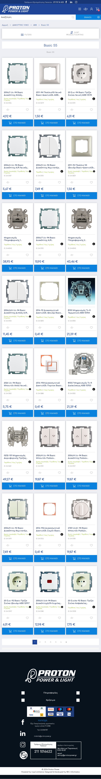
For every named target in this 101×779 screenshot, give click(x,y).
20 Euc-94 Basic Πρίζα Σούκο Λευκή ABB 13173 (80, 93)
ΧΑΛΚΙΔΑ (42, 720)
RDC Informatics (73, 772)
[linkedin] (71, 2)
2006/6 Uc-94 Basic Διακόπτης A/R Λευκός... (16, 166)
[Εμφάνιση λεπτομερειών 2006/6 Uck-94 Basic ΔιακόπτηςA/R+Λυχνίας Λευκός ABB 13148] (49, 581)
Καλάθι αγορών (97, 9)
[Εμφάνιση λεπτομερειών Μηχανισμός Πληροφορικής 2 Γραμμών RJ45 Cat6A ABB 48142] (81, 218)
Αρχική (5, 25)
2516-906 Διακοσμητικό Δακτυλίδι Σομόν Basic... (48, 529)
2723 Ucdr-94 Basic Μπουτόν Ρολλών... (78, 529)
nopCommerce (38, 772)
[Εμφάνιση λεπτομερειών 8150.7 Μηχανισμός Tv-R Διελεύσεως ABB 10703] (81, 363)
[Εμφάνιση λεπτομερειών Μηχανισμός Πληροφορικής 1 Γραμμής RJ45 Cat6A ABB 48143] (17, 218)
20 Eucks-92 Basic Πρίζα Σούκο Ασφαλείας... (80, 602)
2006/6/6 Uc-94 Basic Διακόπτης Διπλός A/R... (16, 311)
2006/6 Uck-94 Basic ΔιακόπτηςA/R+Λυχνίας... (48, 602)
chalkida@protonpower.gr (42, 736)
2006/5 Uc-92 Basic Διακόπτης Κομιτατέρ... (16, 529)
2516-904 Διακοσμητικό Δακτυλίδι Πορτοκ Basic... (49, 384)
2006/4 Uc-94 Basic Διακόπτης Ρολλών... (78, 456)
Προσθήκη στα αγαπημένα (27, 110)
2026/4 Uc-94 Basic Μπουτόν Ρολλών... (45, 456)
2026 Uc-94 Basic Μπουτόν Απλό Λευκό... (16, 384)
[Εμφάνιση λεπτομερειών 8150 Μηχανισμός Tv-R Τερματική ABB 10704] (81, 291)
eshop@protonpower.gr (67, 755)
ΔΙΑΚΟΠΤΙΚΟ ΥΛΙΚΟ (20, 25)
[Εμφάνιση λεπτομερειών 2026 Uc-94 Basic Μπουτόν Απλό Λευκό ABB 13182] (17, 363)
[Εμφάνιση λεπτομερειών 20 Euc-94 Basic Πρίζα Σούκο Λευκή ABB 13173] (81, 73)
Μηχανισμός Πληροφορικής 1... (13, 239)
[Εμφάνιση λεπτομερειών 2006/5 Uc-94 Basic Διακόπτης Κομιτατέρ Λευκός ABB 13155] (49, 146)
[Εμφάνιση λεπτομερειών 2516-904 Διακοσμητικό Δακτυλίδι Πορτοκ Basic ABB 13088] (49, 363)
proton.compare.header (86, 9)
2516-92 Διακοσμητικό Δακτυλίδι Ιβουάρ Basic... (49, 311)
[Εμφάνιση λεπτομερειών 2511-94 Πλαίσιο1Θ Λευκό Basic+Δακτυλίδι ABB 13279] (49, 73)
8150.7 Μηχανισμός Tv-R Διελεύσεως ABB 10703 (80, 384)
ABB (35, 25)
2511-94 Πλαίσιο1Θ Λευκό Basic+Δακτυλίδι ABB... (48, 93)
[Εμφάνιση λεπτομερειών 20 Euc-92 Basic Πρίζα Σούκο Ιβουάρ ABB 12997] (17, 581)
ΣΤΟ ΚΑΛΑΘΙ (19, 123)
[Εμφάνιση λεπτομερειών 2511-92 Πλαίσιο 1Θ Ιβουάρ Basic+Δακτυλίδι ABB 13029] (81, 146)
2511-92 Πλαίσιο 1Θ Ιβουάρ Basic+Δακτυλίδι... (81, 166)
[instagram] (76, 2)
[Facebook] (66, 2)
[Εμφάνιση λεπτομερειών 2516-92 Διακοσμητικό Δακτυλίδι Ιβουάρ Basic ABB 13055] (49, 291)
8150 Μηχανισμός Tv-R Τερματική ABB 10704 (79, 311)
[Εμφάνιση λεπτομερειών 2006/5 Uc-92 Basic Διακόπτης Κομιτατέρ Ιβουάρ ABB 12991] (17, 509)
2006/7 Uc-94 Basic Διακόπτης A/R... (45, 239)
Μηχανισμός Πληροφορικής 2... (77, 239)
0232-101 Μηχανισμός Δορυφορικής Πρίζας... (15, 456)
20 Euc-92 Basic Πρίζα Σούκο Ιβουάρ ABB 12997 (16, 602)
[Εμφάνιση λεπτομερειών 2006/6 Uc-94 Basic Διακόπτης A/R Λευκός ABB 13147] (17, 146)
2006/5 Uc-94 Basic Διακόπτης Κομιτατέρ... (48, 166)
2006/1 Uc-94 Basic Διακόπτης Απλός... (13, 93)
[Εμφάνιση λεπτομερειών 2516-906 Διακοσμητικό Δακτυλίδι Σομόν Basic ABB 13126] (49, 509)
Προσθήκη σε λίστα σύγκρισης (8, 110)
